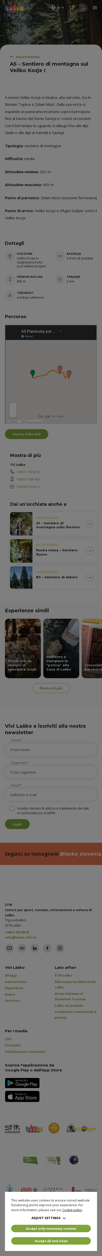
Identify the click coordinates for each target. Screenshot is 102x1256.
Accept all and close (51, 1241)
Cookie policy (72, 1210)
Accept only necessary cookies (51, 1228)
